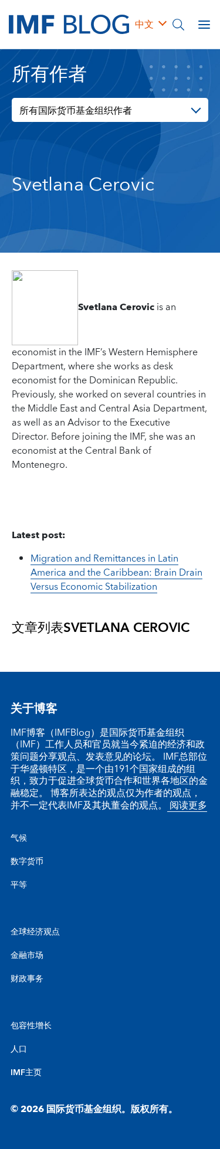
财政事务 (27, 979)
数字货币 (27, 862)
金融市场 (27, 955)
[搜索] (178, 25)
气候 (19, 838)
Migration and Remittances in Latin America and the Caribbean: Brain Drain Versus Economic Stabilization (116, 572)
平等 (19, 885)
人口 (19, 1049)
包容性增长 (31, 1026)
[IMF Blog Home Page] (69, 23)
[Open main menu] (204, 24)
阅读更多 (187, 805)
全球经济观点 (35, 932)
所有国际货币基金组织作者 (75, 111)
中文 (144, 25)
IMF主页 (26, 1073)
